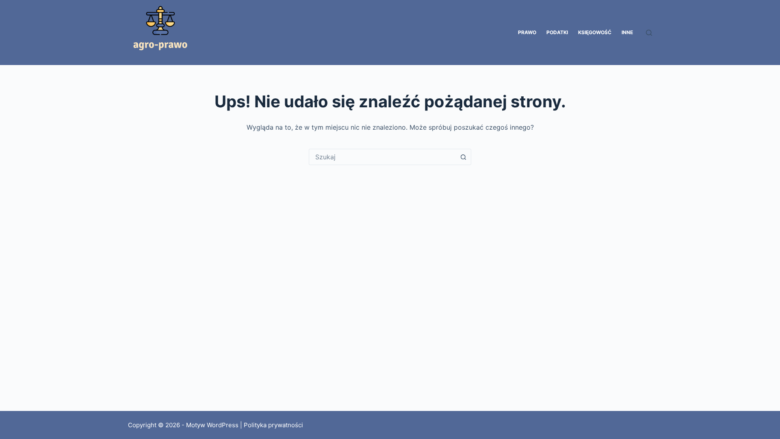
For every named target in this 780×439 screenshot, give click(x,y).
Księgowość (594, 32)
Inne (627, 32)
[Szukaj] (649, 33)
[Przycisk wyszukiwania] (463, 157)
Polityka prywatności (273, 425)
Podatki (557, 32)
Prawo (527, 32)
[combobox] (382, 157)
